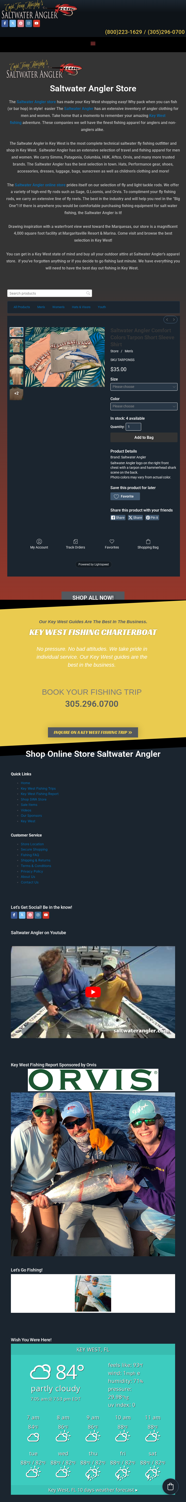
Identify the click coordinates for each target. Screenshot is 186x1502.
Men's (129, 351)
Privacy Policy (32, 871)
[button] (93, 43)
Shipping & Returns (35, 860)
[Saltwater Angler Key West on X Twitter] (12, 23)
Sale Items (29, 805)
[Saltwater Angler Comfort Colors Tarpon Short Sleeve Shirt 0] (16, 332)
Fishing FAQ (30, 855)
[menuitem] (167, 319)
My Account (39, 547)
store (51, 102)
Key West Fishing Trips (38, 788)
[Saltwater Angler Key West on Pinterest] (20, 23)
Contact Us (30, 882)
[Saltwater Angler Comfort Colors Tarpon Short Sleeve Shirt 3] (16, 375)
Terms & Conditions (36, 866)
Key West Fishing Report (40, 794)
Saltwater (25, 102)
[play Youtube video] (93, 992)
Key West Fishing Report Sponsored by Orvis (53, 1064)
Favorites (112, 547)
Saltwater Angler (78, 108)
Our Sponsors (31, 815)
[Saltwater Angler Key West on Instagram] (28, 23)
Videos (26, 810)
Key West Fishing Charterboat (93, 632)
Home (25, 783)
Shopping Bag (148, 547)
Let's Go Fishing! (27, 1269)
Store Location (32, 844)
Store (114, 351)
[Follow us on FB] (4, 23)
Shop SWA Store (33, 799)
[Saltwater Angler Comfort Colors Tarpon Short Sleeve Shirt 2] (16, 359)
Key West (28, 821)
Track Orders (75, 547)
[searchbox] (49, 293)
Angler (40, 102)
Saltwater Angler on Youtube (38, 932)
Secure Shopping (34, 849)
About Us (28, 877)
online (50, 185)
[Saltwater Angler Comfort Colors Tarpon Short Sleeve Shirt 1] (16, 345)
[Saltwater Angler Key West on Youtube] (36, 23)
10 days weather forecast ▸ (93, 1490)
